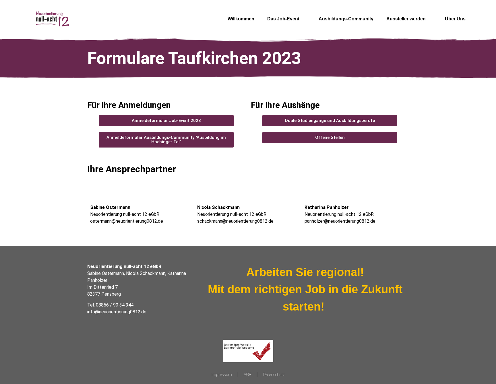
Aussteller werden (406, 18)
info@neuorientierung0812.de (116, 312)
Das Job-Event (283, 18)
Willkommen (241, 18)
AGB (247, 374)
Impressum (222, 374)
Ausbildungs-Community (346, 18)
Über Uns (455, 18)
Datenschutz (274, 374)
